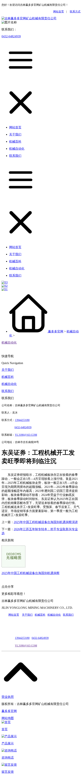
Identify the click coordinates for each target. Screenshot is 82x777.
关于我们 (8, 369)
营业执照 (8, 696)
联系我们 (8, 391)
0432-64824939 (11, 36)
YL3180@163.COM (26, 645)
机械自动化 (9, 342)
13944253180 (22, 420)
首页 (5, 729)
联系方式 (75, 11)
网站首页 (58, 11)
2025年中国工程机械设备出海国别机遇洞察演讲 (46, 522)
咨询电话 (8, 757)
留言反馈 (8, 771)
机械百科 (8, 376)
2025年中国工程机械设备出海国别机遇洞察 (30, 573)
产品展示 (8, 743)
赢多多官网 (55, 331)
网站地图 (8, 718)
